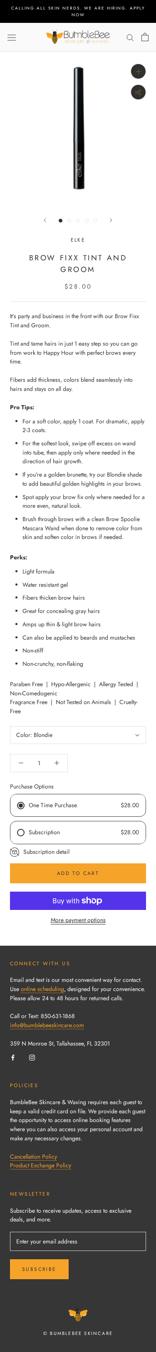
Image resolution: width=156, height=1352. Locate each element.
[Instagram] (32, 1057)
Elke (78, 240)
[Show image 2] (69, 220)
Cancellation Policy (33, 1156)
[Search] (130, 37)
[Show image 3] (78, 220)
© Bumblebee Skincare (78, 1333)
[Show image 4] (87, 220)
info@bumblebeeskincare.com (47, 1025)
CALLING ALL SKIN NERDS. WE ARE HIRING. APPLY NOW (78, 11)
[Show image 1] (60, 220)
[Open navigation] (11, 37)
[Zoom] (138, 71)
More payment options (78, 920)
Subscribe (39, 1269)
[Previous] (45, 220)
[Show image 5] (95, 220)
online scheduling (42, 989)
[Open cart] (145, 37)
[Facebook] (13, 1057)
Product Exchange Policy (40, 1165)
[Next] (111, 220)
